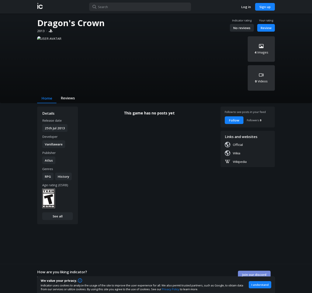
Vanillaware (54, 144)
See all (58, 216)
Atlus (49, 160)
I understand (260, 285)
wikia (236, 153)
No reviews (241, 28)
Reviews (68, 98)
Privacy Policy (170, 289)
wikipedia (240, 161)
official (238, 144)
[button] (40, 7)
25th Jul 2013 (55, 128)
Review (266, 28)
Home (46, 98)
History (63, 176)
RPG (48, 176)
